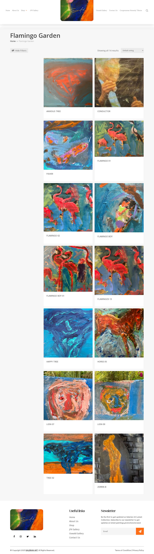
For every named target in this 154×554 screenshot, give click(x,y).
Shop (71, 525)
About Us (73, 521)
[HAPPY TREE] (68, 333)
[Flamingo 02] (68, 207)
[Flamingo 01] (119, 139)
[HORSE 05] (119, 333)
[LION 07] (68, 395)
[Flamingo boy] (119, 207)
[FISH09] (68, 145)
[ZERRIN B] (119, 458)
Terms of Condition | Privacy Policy (129, 550)
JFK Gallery (74, 529)
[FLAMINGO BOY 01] (68, 269)
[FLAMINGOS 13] (119, 270)
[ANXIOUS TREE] (68, 82)
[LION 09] (119, 395)
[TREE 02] (68, 454)
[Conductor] (119, 82)
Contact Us (74, 537)
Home (13, 41)
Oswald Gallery (76, 533)
